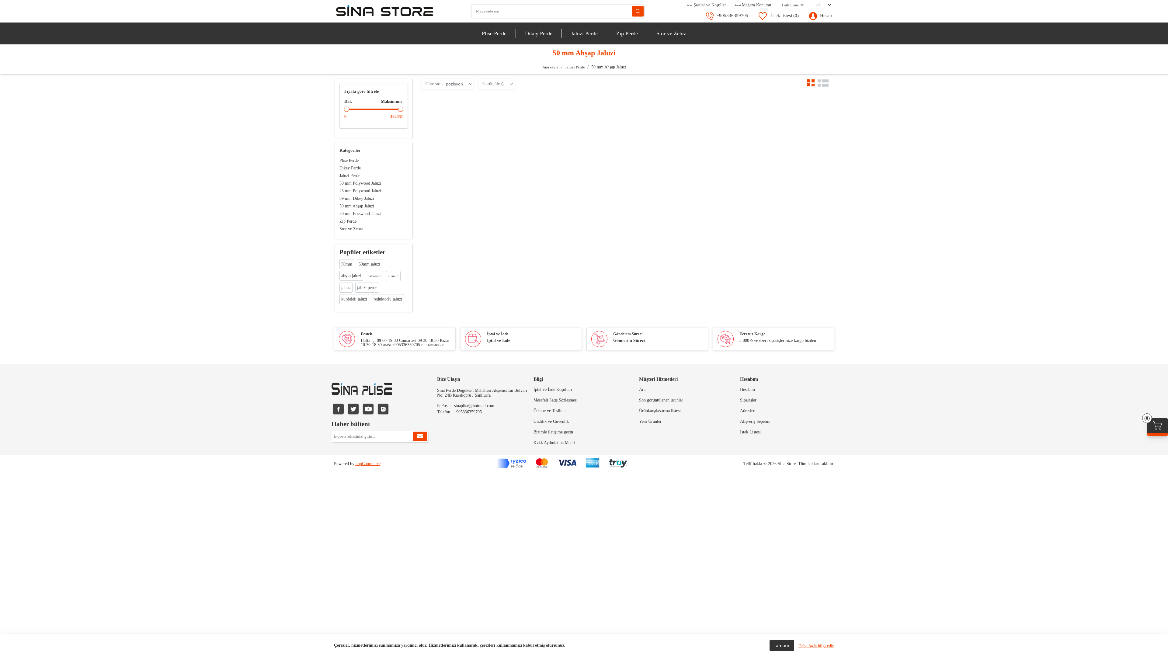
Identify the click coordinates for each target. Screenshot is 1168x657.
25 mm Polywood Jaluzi (360, 191)
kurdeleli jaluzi (354, 299)
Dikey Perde (350, 168)
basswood (374, 276)
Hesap (826, 15)
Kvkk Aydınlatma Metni (554, 442)
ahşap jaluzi (351, 275)
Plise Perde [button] (494, 33)
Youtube (368, 409)
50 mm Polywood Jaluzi (360, 183)
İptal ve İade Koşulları (553, 389)
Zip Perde (347, 221)
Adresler (747, 410)
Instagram (383, 409)
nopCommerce (368, 463)
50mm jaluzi (369, 264)
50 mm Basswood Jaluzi (360, 213)
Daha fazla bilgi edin (816, 646)
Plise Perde (349, 160)
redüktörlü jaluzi (388, 299)
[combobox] (454, 84)
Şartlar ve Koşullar (709, 5)
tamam (781, 645)
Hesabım (747, 389)
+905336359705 (732, 15)
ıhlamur (393, 276)
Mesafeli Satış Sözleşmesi (556, 400)
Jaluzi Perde (349, 175)
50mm (346, 264)
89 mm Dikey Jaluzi (356, 198)
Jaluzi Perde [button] (584, 33)
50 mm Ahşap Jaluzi (356, 206)
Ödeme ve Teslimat (550, 410)
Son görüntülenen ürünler (661, 400)
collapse (400, 91)
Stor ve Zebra (351, 229)
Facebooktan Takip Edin (338, 409)
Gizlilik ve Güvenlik (551, 421)
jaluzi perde (367, 287)
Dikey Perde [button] (538, 33)
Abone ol (420, 436)
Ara (638, 11)
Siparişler (748, 400)
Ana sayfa (550, 67)
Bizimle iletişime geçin (553, 432)
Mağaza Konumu (756, 5)
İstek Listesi (750, 432)
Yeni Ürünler (650, 421)
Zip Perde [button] (627, 33)
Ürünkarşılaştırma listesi (660, 410)
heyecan (353, 409)
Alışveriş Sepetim (755, 421)
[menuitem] (494, 33)
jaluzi (346, 287)
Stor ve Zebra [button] (671, 33)
